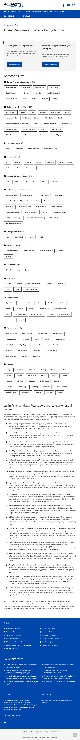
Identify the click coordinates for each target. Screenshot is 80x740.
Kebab (40, 168)
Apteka (59, 392)
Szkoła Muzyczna (33, 148)
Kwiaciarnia (36, 356)
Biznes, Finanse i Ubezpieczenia (19, 82)
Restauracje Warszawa (50, 645)
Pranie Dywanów (64, 314)
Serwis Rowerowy (56, 206)
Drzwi (60, 118)
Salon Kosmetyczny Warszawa (52, 638)
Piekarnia (39, 162)
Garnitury (47, 339)
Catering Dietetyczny (65, 162)
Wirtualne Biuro (11, 87)
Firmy (28, 11)
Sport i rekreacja (13, 265)
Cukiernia (9, 168)
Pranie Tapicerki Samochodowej (35, 218)
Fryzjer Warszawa (12, 638)
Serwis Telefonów (29, 251)
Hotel (7, 237)
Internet (8, 256)
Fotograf (21, 320)
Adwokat (38, 93)
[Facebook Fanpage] (63, 5)
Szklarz (32, 112)
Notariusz (45, 98)
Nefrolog (44, 375)
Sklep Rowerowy (58, 333)
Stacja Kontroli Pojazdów (13, 223)
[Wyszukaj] (73, 5)
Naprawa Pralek (67, 123)
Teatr (7, 181)
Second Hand (57, 345)
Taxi (65, 201)
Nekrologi (64, 11)
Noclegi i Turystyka (14, 232)
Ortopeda (54, 370)
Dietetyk (38, 392)
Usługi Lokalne (12, 298)
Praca (45, 11)
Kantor (34, 98)
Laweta (45, 212)
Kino (43, 181)
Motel (41, 237)
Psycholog (35, 387)
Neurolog (19, 375)
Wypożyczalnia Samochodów (29, 201)
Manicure (60, 283)
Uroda (9, 278)
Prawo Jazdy (9, 206)
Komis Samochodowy (59, 212)
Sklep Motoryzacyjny (31, 212)
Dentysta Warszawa (13, 628)
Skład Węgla (9, 345)
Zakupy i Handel (13, 328)
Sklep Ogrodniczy (61, 135)
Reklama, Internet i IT (15, 245)
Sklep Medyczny (24, 345)
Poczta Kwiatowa (11, 339)
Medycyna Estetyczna (33, 283)
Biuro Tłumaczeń (60, 308)
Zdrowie (10, 364)
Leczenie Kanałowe (61, 387)
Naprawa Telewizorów (50, 123)
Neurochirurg (32, 375)
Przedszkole (19, 148)
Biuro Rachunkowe (11, 98)
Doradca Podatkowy (12, 93)
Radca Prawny (39, 87)
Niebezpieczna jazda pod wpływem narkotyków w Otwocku (56, 672)
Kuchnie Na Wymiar (29, 129)
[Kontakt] (68, 5)
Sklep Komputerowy (46, 251)
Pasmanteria (25, 339)
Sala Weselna (54, 181)
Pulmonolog (22, 387)
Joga (18, 270)
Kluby (25, 181)
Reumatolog (9, 387)
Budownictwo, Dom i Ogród (17, 107)
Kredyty (55, 98)
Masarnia (17, 162)
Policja (21, 11)
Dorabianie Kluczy (44, 308)
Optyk (64, 370)
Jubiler (37, 339)
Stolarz (36, 123)
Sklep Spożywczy (61, 339)
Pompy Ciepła (55, 112)
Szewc (40, 303)
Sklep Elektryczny (11, 356)
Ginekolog (20, 381)
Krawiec (51, 314)
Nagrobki (9, 308)
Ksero (7, 314)
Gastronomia (12, 157)
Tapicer (21, 303)
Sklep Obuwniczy (52, 350)
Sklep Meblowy (56, 129)
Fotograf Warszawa (49, 635)
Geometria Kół (10, 201)
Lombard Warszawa (13, 632)
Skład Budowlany (29, 135)
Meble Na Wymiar (11, 118)
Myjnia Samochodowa (12, 212)
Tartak (23, 112)
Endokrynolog (44, 381)
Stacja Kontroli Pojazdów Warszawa (18, 645)
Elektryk (30, 308)
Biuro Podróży (19, 237)
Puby (18, 168)
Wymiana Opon (41, 206)
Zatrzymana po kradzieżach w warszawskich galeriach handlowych (21, 666)
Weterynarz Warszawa (14, 635)
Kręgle (16, 181)
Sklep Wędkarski (27, 333)
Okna (67, 112)
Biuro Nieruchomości (53, 93)
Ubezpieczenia (25, 87)
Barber (8, 289)
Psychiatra (32, 370)
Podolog (43, 370)
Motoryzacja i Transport (16, 190)
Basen (27, 270)
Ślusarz (30, 303)
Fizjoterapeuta (25, 392)
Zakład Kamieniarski (12, 135)
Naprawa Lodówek (11, 129)
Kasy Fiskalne (54, 87)
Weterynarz (9, 320)
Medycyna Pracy (11, 392)
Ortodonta (46, 387)
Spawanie (43, 112)
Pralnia (62, 303)
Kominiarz (25, 118)
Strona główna (8, 25)
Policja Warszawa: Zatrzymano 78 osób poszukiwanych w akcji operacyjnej (19, 672)
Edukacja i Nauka (13, 143)
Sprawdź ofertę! (14, 64)
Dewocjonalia (37, 350)
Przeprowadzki (44, 195)
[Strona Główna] (5, 12)
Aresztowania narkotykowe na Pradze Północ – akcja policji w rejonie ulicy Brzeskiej (59, 677)
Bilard (34, 181)
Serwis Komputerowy (12, 251)
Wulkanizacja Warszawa (50, 642)
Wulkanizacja (54, 218)
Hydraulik (20, 308)
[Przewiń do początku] (75, 735)
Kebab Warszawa (12, 648)
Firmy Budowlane (45, 135)
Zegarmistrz (9, 303)
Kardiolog (9, 381)
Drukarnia (61, 251)
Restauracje (29, 168)
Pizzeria (28, 162)
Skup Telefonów (22, 350)
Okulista (8, 375)
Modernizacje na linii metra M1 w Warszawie (59, 682)
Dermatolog (57, 381)
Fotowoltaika (49, 118)
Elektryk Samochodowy (13, 218)
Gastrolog (32, 381)
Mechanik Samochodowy (51, 201)
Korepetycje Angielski (50, 148)
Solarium (8, 283)
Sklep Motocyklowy (28, 195)
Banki (24, 98)
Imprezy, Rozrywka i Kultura (17, 176)
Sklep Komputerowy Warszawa (17, 642)
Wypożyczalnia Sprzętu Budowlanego (17, 123)
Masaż (54, 375)
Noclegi (31, 237)
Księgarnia (9, 350)
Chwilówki (27, 93)
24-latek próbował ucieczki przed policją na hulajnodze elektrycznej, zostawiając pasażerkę (22, 677)
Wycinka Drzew (11, 112)
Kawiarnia (50, 162)
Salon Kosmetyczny (31, 289)
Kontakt (44, 702)
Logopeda (64, 375)
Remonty (43, 129)
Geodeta (36, 118)
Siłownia (8, 270)
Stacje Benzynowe (11, 195)
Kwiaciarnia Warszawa (50, 632)
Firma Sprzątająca (20, 314)
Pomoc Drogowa (59, 195)
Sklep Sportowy (42, 333)
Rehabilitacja (19, 370)
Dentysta (49, 392)
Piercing (19, 283)
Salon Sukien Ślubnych (41, 345)
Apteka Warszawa (48, 628)
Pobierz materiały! (50, 64)
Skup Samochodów (25, 206)
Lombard (24, 356)
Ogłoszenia (36, 11)
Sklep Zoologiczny (11, 333)
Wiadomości (12, 11)
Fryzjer (18, 289)
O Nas (31, 732)
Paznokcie (49, 283)
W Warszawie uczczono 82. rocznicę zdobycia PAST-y (22, 683)
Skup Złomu (51, 303)
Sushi (7, 162)
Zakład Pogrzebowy (37, 314)
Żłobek (8, 148)
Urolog (8, 370)
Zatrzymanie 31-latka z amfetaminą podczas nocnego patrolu (59, 666)
